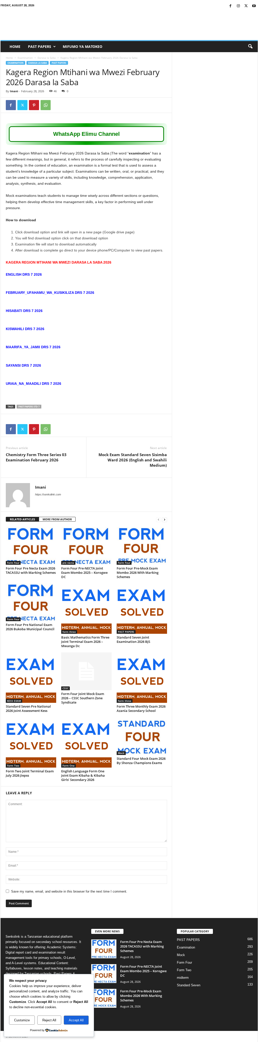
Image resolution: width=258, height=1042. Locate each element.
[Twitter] (246, 6)
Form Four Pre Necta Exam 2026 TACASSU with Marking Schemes (31, 570)
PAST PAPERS (39, 46)
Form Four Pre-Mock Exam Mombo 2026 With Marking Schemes (137, 572)
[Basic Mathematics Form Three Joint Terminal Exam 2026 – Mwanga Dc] (86, 608)
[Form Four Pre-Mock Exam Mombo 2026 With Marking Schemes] (142, 546)
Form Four (13, 562)
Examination (25, 57)
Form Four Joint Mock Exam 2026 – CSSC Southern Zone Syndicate (82, 698)
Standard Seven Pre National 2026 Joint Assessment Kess (28, 708)
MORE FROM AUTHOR (57, 519)
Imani (14, 91)
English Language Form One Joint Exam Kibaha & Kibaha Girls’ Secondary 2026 (83, 775)
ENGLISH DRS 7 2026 (24, 274)
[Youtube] (254, 6)
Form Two (13, 765)
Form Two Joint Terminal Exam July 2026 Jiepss (30, 773)
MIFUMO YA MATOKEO (82, 46)
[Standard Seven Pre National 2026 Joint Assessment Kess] (31, 677)
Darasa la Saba (47, 57)
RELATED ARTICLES (22, 519)
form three (69, 632)
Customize (22, 1020)
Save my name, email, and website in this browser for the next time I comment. (69, 891)
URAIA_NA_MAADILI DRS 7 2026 (33, 384)
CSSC (65, 688)
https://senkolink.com (48, 494)
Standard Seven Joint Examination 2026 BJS (133, 639)
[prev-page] (158, 519)
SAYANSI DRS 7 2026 (23, 365)
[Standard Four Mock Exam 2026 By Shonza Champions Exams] (142, 736)
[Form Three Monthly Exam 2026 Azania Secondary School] (142, 677)
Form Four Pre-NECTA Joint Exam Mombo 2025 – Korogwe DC (84, 572)
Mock (121, 753)
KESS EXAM (14, 701)
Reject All (49, 1020)
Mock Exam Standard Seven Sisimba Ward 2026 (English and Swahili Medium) (133, 460)
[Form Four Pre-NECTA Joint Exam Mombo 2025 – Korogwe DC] (86, 546)
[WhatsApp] (46, 105)
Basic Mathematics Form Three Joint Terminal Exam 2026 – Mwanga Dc (85, 641)
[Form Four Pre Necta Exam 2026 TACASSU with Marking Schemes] (31, 546)
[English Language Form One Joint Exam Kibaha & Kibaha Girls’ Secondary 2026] (86, 742)
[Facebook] (231, 6)
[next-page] (164, 519)
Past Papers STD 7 (29, 406)
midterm (183, 978)
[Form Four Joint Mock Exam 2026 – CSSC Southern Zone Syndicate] (86, 671)
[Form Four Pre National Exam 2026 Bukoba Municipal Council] (31, 602)
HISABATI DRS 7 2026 (24, 311)
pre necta (68, 562)
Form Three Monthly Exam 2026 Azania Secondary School (141, 708)
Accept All (76, 1020)
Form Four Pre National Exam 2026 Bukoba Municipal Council (30, 626)
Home (15, 46)
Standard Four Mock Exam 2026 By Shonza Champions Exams (141, 760)
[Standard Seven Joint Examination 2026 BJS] (142, 608)
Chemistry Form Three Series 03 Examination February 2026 (36, 457)
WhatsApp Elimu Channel (86, 134)
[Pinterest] (34, 105)
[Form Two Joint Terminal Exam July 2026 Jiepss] (31, 742)
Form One (68, 765)
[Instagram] (238, 6)
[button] (250, 46)
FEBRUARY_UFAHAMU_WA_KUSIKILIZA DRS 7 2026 (50, 293)
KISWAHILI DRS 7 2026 (25, 329)
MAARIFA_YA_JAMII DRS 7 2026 (33, 347)
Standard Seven (188, 985)
